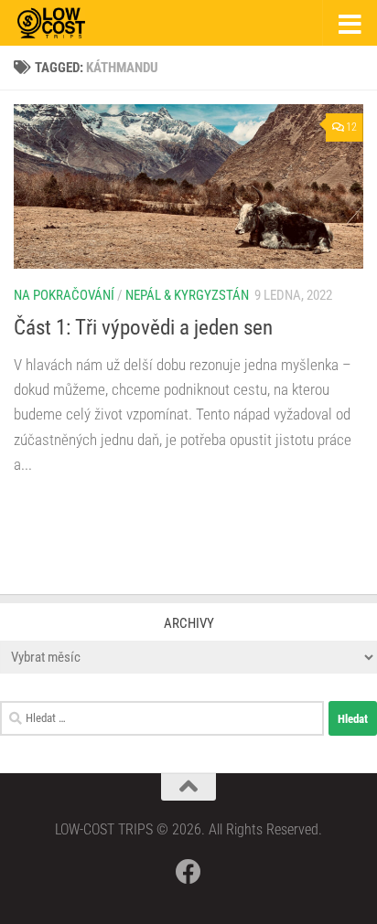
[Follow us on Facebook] (188, 872)
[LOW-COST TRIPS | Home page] (62, 22)
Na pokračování (64, 295)
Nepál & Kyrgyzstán (187, 295)
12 (351, 127)
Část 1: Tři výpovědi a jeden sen (143, 327)
